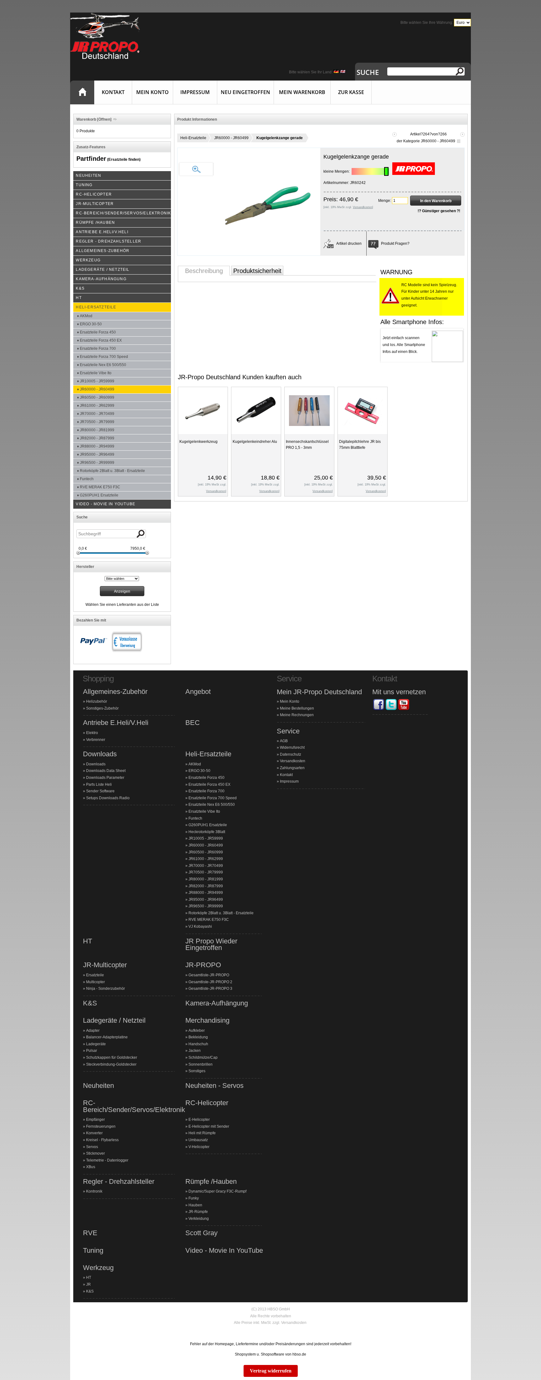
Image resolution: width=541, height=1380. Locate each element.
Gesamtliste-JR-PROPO (208, 975)
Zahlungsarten (292, 768)
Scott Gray (201, 1233)
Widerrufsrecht (292, 747)
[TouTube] (403, 709)
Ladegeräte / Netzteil (114, 1020)
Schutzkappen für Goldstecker (111, 1057)
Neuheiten (98, 1085)
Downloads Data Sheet (106, 771)
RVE (90, 1233)
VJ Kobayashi (200, 926)
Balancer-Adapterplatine (107, 1037)
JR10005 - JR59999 (205, 838)
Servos (92, 1147)
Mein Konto (152, 92)
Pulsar (91, 1050)
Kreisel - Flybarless (102, 1140)
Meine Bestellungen (297, 708)
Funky (193, 1198)
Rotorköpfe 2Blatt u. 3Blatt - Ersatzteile (221, 913)
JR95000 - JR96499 (205, 899)
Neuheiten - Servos (214, 1085)
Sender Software (100, 791)
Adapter (93, 1030)
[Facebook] (378, 709)
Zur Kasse (351, 92)
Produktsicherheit (257, 270)
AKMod (194, 764)
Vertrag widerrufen (270, 1370)
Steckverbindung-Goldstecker (111, 1064)
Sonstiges (196, 1071)
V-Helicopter (198, 1147)
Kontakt (113, 92)
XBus (90, 1167)
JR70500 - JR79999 (205, 872)
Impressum (195, 92)
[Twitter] (391, 709)
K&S (90, 1003)
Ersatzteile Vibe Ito (204, 811)
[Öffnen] (103, 119)
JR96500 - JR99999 (205, 906)
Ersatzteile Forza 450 (206, 777)
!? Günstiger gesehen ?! (439, 211)
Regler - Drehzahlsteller (118, 1181)
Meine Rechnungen (297, 715)
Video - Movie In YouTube (224, 1250)
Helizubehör (96, 701)
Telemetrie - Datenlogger (107, 1160)
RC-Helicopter (206, 1102)
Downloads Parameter (105, 777)
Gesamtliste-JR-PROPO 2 (210, 982)
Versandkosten (292, 761)
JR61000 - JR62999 (205, 859)
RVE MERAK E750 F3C (208, 919)
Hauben (195, 1205)
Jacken (194, 1050)
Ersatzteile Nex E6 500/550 (211, 804)
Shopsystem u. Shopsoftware (259, 1354)
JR (88, 1284)
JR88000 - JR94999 (205, 892)
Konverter (94, 1133)
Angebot (198, 691)
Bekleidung (198, 1037)
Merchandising (207, 1020)
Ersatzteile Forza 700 (206, 791)
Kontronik (94, 1191)
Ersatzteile (95, 975)
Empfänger (95, 1119)
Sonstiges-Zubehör (102, 708)
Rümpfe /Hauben (211, 1181)
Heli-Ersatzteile (193, 138)
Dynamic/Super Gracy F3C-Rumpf (217, 1191)
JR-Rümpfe (198, 1211)
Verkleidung (198, 1218)
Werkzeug (98, 1267)
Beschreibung (204, 270)
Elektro (92, 733)
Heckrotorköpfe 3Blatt (206, 832)
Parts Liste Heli (99, 784)
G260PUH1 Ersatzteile (207, 825)
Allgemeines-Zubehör (115, 691)
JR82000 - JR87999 (205, 886)
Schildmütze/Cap (203, 1057)
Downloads (100, 754)
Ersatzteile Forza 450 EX (209, 784)
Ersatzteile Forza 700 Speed (212, 798)
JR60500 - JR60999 (205, 852)
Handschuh (198, 1044)
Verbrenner (95, 739)
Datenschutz (290, 754)
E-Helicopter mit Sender (208, 1126)
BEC (192, 722)
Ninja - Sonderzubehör (105, 988)
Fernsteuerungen (101, 1126)
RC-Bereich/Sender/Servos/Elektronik (134, 1106)
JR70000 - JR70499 (205, 865)
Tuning (93, 1250)
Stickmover (95, 1153)
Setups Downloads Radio (108, 798)
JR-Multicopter (105, 965)
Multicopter (95, 982)
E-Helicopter (199, 1119)
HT (87, 941)
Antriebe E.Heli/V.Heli (115, 722)
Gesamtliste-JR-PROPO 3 (210, 988)
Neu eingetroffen (245, 92)
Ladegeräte (96, 1044)
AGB (284, 741)
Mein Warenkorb (302, 92)
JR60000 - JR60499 (231, 138)
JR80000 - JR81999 (205, 879)
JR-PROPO (203, 965)
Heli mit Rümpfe (202, 1133)
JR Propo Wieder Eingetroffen (211, 944)
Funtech (195, 818)
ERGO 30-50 (199, 771)
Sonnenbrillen (200, 1064)
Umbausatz (198, 1140)
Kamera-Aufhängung (216, 1003)
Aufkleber (196, 1030)
